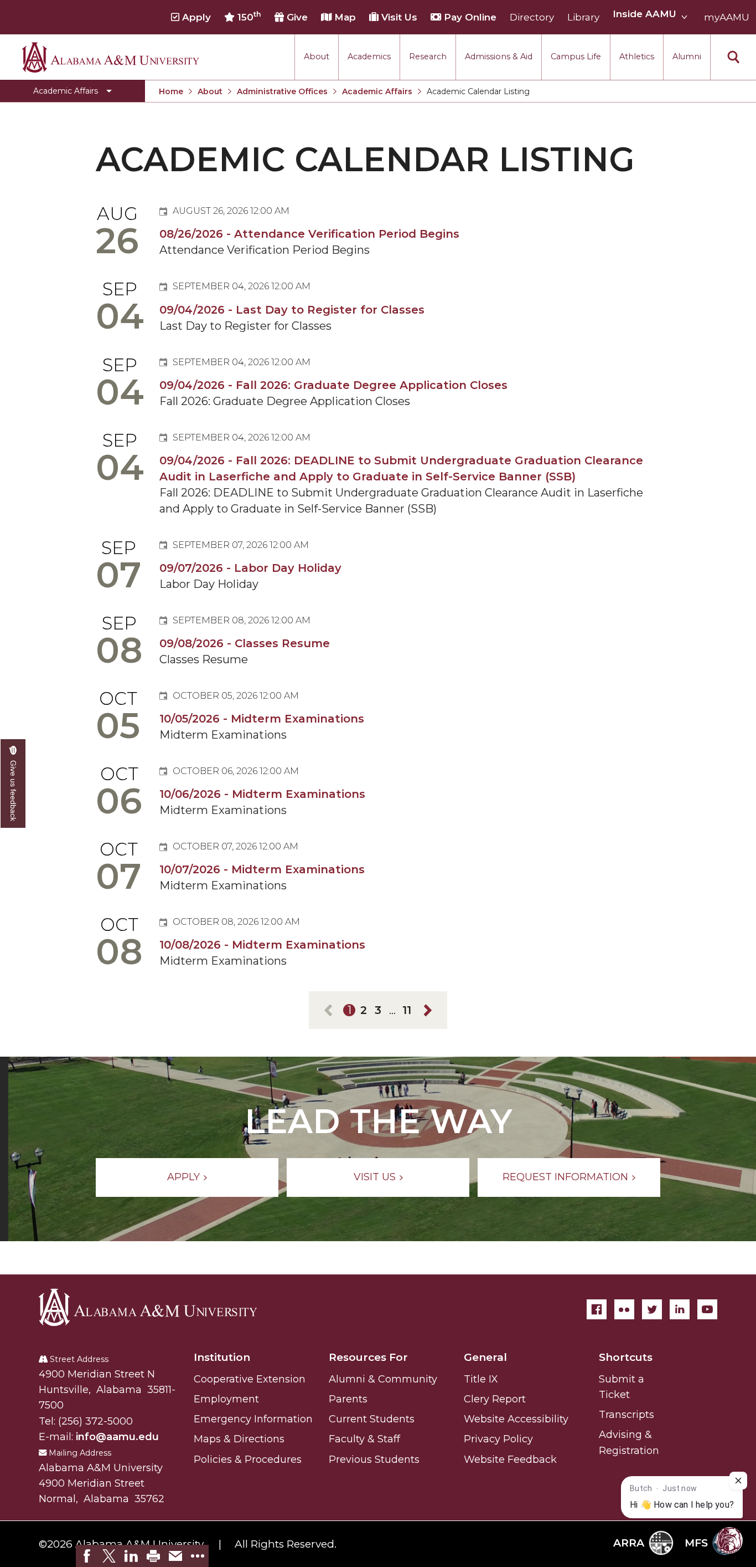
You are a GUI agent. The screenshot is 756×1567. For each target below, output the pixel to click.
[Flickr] (624, 1309)
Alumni (686, 57)
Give (296, 17)
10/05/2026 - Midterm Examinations (261, 718)
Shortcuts (626, 1357)
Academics (369, 57)
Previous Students (374, 1459)
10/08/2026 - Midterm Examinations (262, 944)
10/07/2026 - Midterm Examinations (262, 869)
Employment (226, 1399)
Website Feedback (510, 1459)
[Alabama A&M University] (158, 1307)
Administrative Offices (282, 91)
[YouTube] (707, 1309)
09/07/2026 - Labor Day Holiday (250, 568)
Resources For (368, 1357)
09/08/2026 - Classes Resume (244, 643)
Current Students (372, 1419)
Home (171, 91)
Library (583, 17)
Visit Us (398, 17)
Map (344, 17)
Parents (348, 1399)
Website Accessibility (516, 1419)
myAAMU (726, 17)
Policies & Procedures (248, 1459)
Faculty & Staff (364, 1439)
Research (428, 57)
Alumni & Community (383, 1379)
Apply (195, 17)
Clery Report (495, 1399)
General (485, 1357)
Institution (222, 1357)
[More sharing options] (198, 1556)
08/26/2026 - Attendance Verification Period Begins (309, 233)
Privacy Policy (498, 1439)
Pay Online (468, 17)
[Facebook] (597, 1309)
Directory (532, 17)
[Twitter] (652, 1309)
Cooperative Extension (249, 1379)
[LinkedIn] (680, 1309)
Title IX (481, 1379)
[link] (87, 1556)
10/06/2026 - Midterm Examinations (262, 794)
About (316, 57)
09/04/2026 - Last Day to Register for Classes (291, 309)
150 (248, 17)
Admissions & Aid (498, 57)
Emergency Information (253, 1419)
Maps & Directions (239, 1439)
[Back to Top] (702, 1429)
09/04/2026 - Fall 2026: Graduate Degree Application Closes (333, 385)
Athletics (636, 57)
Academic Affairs (377, 91)
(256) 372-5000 (95, 1421)
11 (406, 1010)
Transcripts (626, 1415)
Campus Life (576, 57)
